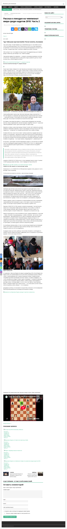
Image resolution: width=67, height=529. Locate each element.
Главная (4, 7)
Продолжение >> (7, 423)
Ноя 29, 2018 (7, 25)
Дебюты (10, 7)
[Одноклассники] (16, 29)
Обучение (56, 7)
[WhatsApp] (29, 29)
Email (4, 503)
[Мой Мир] (33, 29)
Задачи (16, 7)
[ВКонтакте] (12, 29)
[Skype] (36, 29)
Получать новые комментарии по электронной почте (18, 513)
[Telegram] (19, 29)
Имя (4, 499)
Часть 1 (5, 36)
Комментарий (6, 489)
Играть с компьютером (26, 7)
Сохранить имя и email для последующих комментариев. (17, 511)
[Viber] (26, 29)
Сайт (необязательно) (8, 507)
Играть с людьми (38, 7)
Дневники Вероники (16, 25)
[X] (22, 29)
